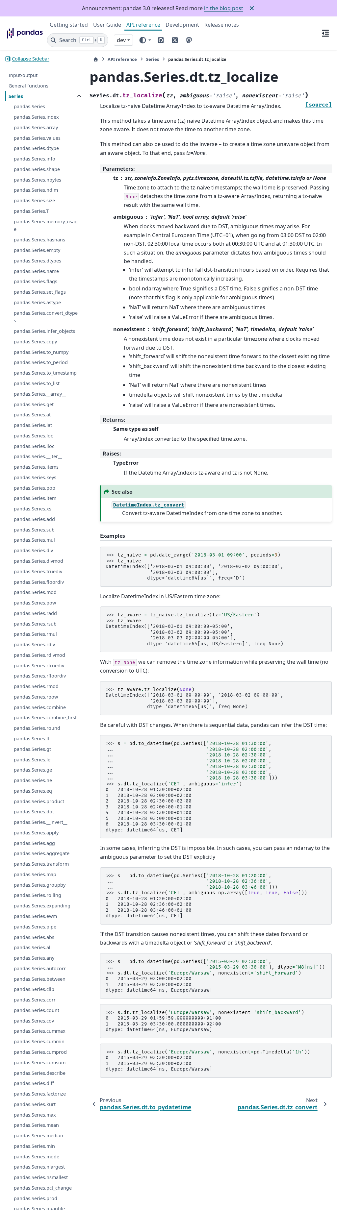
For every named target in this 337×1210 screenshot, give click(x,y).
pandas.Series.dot (34, 811)
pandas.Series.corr (35, 1000)
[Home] (95, 59)
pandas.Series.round (37, 728)
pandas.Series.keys (35, 477)
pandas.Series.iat (33, 425)
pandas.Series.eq (33, 791)
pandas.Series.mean (36, 1125)
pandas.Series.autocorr (40, 968)
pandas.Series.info (34, 159)
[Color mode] (145, 40)
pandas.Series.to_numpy (41, 352)
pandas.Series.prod (35, 1198)
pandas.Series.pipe (35, 927)
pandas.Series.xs (32, 509)
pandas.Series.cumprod (40, 1052)
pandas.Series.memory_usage (46, 225)
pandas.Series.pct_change (43, 1188)
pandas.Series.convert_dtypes (46, 317)
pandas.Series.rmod (36, 686)
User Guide (107, 24)
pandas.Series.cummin (39, 1041)
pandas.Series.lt (31, 738)
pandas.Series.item (35, 498)
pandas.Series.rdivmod (39, 655)
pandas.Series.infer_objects (44, 331)
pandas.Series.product (39, 801)
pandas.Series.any (34, 958)
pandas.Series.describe (39, 1073)
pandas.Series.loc (33, 435)
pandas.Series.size (34, 200)
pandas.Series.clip (34, 989)
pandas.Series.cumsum (39, 1062)
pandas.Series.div (33, 550)
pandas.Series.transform (41, 864)
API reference (143, 24)
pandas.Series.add (34, 519)
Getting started (69, 24)
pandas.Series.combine (40, 707)
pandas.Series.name (36, 271)
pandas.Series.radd (35, 613)
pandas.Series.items (36, 467)
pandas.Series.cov (34, 1021)
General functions (28, 86)
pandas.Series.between (39, 979)
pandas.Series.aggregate (41, 853)
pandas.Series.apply (36, 832)
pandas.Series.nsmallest (41, 1177)
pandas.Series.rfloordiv (40, 676)
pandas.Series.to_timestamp (45, 373)
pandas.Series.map (35, 874)
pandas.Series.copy (35, 341)
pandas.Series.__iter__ (38, 456)
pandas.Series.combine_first (45, 717)
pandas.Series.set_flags (40, 292)
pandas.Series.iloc (34, 446)
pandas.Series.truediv (38, 571)
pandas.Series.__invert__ (40, 822)
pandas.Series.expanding (42, 905)
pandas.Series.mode (36, 1156)
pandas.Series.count (36, 1010)
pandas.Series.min (34, 1146)
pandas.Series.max (35, 1115)
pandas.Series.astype (37, 302)
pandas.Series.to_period (41, 362)
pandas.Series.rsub (35, 624)
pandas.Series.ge (33, 770)
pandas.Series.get (34, 404)
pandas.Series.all (33, 947)
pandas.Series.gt (32, 749)
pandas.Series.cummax (39, 1031)
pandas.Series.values (37, 138)
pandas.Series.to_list (37, 383)
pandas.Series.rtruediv (39, 665)
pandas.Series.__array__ (40, 394)
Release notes (221, 24)
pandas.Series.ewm (35, 916)
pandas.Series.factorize (40, 1094)
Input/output (23, 75)
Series (16, 96)
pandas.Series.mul (34, 540)
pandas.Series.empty (37, 250)
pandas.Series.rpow (36, 697)
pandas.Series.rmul (35, 634)
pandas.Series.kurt (35, 1104)
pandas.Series (29, 106)
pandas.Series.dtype (36, 148)
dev (121, 40)
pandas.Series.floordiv (39, 582)
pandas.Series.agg (34, 843)
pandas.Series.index (36, 117)
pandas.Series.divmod (38, 561)
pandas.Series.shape (37, 169)
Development (182, 24)
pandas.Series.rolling (37, 895)
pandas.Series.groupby (39, 885)
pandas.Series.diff (34, 1083)
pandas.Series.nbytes (37, 180)
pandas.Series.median (38, 1135)
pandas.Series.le (32, 759)
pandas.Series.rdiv (34, 644)
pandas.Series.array (36, 127)
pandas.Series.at (32, 414)
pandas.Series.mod (35, 592)
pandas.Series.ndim (36, 190)
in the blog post (223, 8)
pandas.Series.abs (34, 937)
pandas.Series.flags (35, 281)
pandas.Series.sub (34, 530)
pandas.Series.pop (34, 488)
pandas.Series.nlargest (39, 1167)
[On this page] (325, 32)
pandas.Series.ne (33, 780)
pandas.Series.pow (35, 603)
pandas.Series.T (31, 211)
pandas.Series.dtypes (37, 261)
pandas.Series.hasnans (39, 239)
